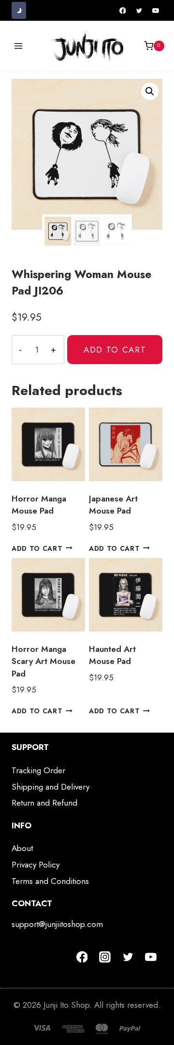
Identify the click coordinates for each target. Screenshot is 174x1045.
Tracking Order (38, 770)
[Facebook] (123, 10)
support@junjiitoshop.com (57, 924)
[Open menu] (19, 45)
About (22, 848)
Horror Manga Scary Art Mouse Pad (43, 661)
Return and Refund (44, 803)
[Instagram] (104, 957)
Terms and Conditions (50, 881)
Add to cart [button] (37, 548)
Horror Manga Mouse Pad (39, 505)
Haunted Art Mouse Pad (112, 655)
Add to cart (115, 349)
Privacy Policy (35, 864)
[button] (150, 91)
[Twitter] (139, 10)
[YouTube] (155, 10)
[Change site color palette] (19, 10)
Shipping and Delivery (50, 787)
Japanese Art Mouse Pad (113, 505)
